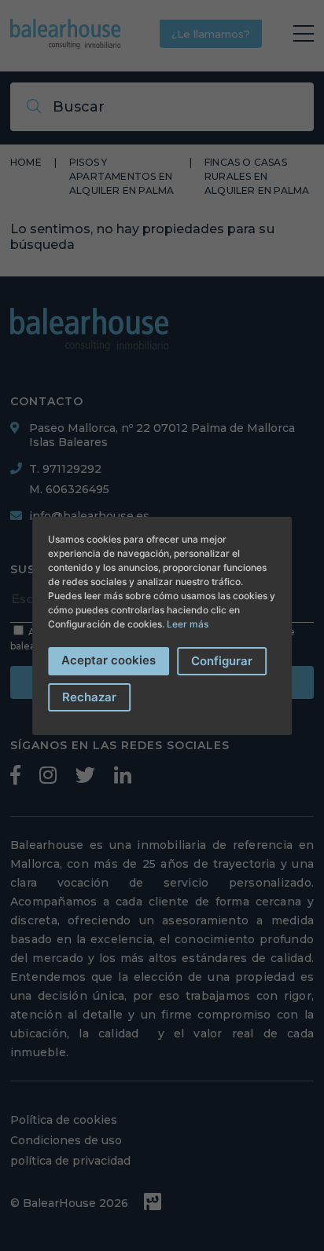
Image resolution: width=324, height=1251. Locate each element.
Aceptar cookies (108, 660)
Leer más (187, 624)
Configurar (221, 660)
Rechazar (89, 697)
